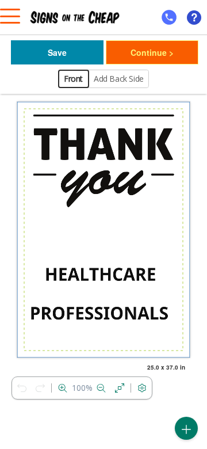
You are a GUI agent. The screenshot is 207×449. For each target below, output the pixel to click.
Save (57, 52)
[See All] (120, 388)
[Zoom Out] (101, 388)
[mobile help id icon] (169, 17)
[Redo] (40, 388)
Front (73, 78)
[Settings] (142, 388)
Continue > (152, 52)
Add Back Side (119, 78)
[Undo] (22, 388)
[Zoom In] (63, 388)
